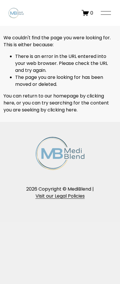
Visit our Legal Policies (60, 196)
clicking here (62, 109)
